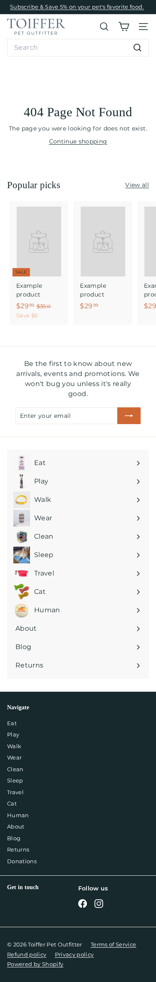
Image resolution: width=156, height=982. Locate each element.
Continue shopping (78, 141)
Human (18, 815)
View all (137, 185)
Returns (18, 849)
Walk (14, 746)
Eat (12, 723)
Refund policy (27, 954)
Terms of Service (113, 944)
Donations (22, 861)
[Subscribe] (129, 415)
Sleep (15, 780)
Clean (15, 769)
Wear (14, 757)
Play (13, 734)
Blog (13, 838)
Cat (12, 803)
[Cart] (124, 26)
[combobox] (78, 47)
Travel (15, 792)
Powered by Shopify (35, 964)
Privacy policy (74, 954)
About (16, 826)
